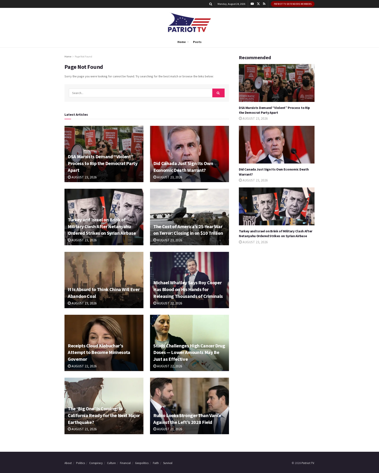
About (68, 463)
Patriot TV (308, 463)
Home (181, 42)
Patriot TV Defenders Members (292, 3)
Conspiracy (96, 463)
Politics (80, 463)
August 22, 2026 (169, 303)
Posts (197, 42)
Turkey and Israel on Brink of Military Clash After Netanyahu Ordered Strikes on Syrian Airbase (102, 226)
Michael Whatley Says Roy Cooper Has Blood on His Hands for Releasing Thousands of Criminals (188, 289)
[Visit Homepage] (189, 22)
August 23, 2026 (84, 177)
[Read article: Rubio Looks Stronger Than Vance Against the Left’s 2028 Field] (189, 406)
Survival (167, 463)
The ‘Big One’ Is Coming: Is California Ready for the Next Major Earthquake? (104, 415)
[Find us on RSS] (264, 4)
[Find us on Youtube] (252, 4)
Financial (125, 463)
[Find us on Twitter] (258, 4)
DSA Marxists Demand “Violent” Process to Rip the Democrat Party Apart (103, 163)
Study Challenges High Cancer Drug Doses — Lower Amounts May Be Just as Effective (189, 352)
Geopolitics (141, 463)
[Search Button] (210, 3)
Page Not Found (83, 56)
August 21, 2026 (84, 429)
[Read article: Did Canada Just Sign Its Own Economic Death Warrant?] (189, 154)
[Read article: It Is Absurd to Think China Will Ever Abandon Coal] (103, 280)
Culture (111, 463)
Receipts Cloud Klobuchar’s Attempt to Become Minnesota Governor (99, 352)
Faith (156, 463)
